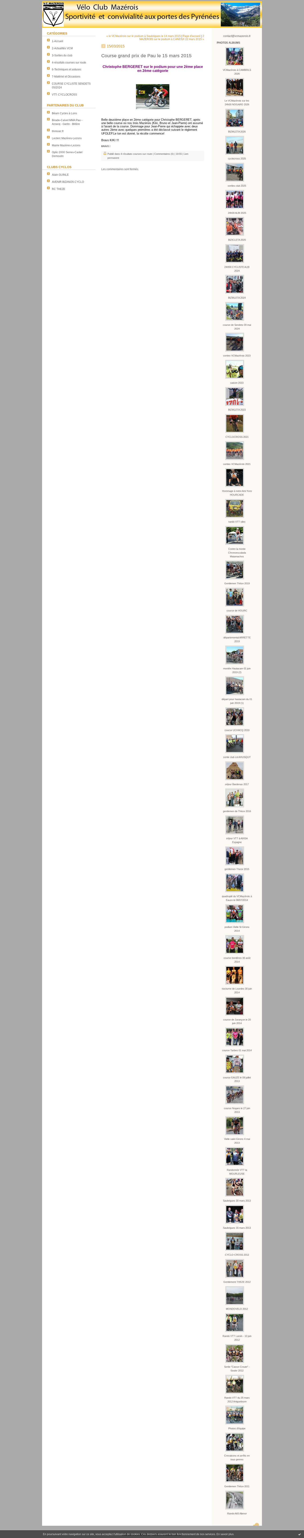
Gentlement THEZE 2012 (237, 1282)
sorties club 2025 (237, 185)
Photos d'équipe (236, 1428)
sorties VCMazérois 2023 (237, 355)
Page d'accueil (192, 36)
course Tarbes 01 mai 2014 (237, 1050)
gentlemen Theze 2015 (237, 869)
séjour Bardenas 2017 (237, 784)
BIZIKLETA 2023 (237, 409)
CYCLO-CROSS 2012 (237, 1254)
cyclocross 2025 (237, 158)
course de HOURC (237, 610)
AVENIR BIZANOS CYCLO (68, 181)
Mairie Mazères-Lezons (66, 145)
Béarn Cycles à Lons (64, 113)
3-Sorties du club (62, 55)
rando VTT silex (236, 521)
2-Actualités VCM (62, 48)
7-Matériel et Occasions (66, 76)
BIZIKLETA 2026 (237, 131)
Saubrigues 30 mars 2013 (237, 1200)
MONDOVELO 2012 (237, 1309)
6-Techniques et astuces (66, 69)
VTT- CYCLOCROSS (64, 94)
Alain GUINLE (60, 174)
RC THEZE (58, 189)
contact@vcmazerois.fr (237, 36)
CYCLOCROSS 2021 (237, 437)
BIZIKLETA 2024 (237, 297)
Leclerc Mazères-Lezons (67, 138)
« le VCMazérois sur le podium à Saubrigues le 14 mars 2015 (143, 36)
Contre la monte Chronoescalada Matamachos (237, 553)
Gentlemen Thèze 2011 (236, 1486)
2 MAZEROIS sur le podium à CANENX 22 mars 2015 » (171, 38)
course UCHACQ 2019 (237, 730)
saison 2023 (236, 382)
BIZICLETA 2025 (237, 239)
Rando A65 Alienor (237, 1513)
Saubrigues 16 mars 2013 (237, 1227)
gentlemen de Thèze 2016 (237, 811)
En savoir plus (225, 1534)
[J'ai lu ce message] (299, 1534)
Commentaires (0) (164, 154)
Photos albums (228, 42)
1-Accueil (57, 41)
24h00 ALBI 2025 (237, 213)
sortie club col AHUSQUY (237, 757)
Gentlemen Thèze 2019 (237, 583)
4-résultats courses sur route (69, 62)
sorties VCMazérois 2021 (237, 464)
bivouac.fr (58, 131)
